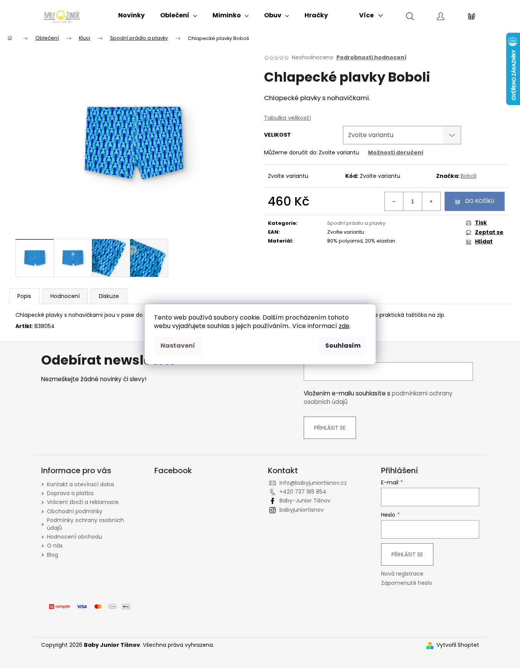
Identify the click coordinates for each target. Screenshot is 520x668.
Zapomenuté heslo (406, 583)
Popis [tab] (24, 296)
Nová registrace (402, 574)
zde (344, 325)
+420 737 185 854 (302, 492)
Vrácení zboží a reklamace (83, 502)
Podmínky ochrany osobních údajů (85, 523)
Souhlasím (343, 345)
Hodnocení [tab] (65, 296)
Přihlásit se (330, 428)
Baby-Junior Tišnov (305, 500)
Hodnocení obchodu (74, 537)
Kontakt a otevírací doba (80, 484)
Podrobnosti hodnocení (371, 57)
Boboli (469, 176)
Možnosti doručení (395, 152)
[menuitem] (131, 15)
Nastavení (178, 345)
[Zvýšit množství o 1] (431, 201)
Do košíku (479, 201)
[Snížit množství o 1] (394, 201)
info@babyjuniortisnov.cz (313, 483)
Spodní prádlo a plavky (356, 223)
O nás (55, 545)
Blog (52, 555)
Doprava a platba (70, 493)
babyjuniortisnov (301, 510)
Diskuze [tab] (109, 296)
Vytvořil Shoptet (457, 645)
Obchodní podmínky (74, 511)
